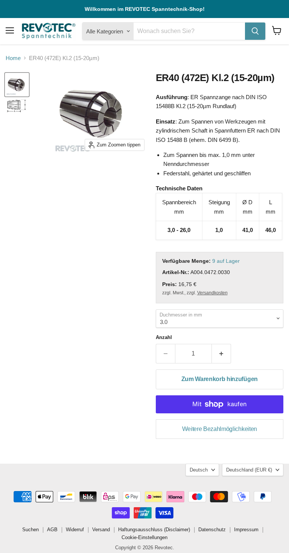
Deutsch (199, 470)
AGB (52, 529)
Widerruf (75, 529)
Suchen (30, 529)
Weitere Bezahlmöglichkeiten (219, 429)
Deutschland (249, 470)
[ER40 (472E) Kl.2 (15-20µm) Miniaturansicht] (17, 106)
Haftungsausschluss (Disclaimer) (154, 529)
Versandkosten (212, 292)
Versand (101, 529)
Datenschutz (212, 529)
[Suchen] (255, 31)
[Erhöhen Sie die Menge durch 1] (221, 353)
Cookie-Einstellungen (144, 537)
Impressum (246, 529)
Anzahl (164, 337)
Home (13, 58)
